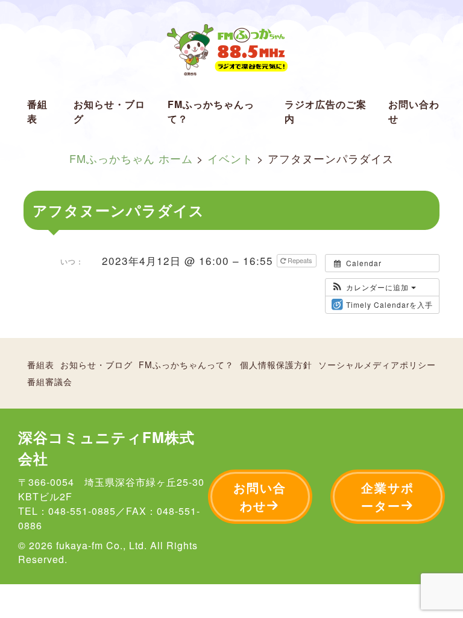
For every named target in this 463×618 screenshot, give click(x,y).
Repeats (300, 260)
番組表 (37, 111)
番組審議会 (49, 381)
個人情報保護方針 (276, 364)
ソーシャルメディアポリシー (377, 364)
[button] (374, 287)
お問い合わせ (413, 111)
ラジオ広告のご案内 (326, 111)
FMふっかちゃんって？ (211, 111)
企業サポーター (387, 496)
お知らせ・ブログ (109, 111)
